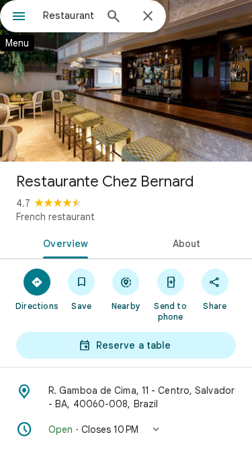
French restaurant (55, 217)
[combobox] (69, 15)
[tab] (63, 242)
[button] (126, 429)
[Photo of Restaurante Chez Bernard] (126, 81)
